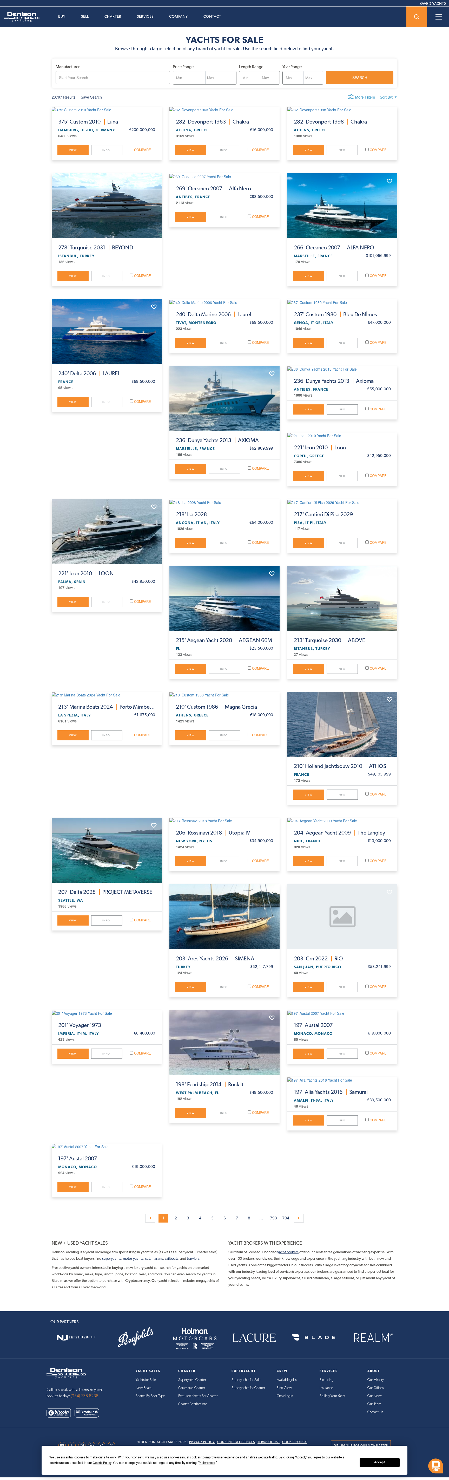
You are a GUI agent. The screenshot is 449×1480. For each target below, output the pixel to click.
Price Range (183, 66)
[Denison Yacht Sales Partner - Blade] (313, 1337)
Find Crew (284, 1388)
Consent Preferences (236, 1442)
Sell (85, 16)
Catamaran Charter (191, 1388)
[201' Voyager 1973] (107, 1013)
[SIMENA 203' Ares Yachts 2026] (224, 916)
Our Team (374, 1404)
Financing (327, 1380)
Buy (61, 16)
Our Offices (375, 1388)
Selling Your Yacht (332, 1396)
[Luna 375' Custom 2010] (107, 109)
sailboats (171, 1258)
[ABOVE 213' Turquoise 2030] (342, 598)
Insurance (326, 1388)
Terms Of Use (268, 1442)
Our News (374, 1396)
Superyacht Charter (192, 1380)
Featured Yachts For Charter (198, 1396)
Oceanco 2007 (213, 188)
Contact (212, 16)
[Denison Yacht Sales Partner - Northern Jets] (76, 1337)
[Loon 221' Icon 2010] (342, 435)
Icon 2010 (320, 447)
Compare (142, 149)
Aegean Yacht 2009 (339, 833)
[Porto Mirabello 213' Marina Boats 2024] (107, 694)
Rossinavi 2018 (213, 833)
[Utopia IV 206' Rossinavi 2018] (224, 820)
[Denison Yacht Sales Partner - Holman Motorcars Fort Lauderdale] (194, 1337)
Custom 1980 (335, 314)
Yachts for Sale (146, 1380)
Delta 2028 (105, 892)
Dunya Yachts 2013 (217, 440)
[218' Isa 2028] (224, 502)
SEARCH (359, 77)
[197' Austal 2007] (342, 1013)
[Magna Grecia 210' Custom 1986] (224, 694)
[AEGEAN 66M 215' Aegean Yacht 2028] (224, 598)
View (73, 150)
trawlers (193, 1258)
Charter (112, 16)
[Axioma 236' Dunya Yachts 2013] (342, 369)
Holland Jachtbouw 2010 (340, 766)
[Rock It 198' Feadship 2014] (224, 1042)
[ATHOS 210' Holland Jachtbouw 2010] (342, 724)
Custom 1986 (216, 707)
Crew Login (285, 1396)
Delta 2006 (89, 373)
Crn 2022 (318, 958)
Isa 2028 (191, 514)
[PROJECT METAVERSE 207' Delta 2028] (107, 850)
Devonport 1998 (330, 122)
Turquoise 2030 (329, 640)
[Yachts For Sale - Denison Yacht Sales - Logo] (19, 17)
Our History (375, 1380)
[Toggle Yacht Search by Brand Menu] (416, 17)
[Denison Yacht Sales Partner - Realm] (372, 1337)
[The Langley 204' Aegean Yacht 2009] (342, 820)
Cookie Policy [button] (102, 1463)
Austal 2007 (313, 1025)
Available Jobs (286, 1380)
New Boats (143, 1388)
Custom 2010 (88, 122)
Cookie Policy (294, 1442)
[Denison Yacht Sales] (66, 1372)
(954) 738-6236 (84, 1396)
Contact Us (375, 1412)
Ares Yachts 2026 (215, 958)
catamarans (154, 1258)
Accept (379, 1462)
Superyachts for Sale (246, 1380)
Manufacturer (68, 66)
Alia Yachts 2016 (331, 1092)
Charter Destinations (192, 1404)
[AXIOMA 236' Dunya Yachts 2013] (224, 398)
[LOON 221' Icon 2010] (107, 531)
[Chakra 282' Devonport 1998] (342, 109)
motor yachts (133, 1258)
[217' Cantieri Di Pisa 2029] (342, 502)
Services (145, 16)
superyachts (111, 1258)
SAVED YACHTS (432, 3)
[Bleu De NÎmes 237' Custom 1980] (342, 302)
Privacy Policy (202, 1442)
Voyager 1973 (79, 1025)
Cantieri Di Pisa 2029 (323, 514)
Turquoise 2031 (95, 247)
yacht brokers (288, 1252)
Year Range (292, 66)
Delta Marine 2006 (213, 314)
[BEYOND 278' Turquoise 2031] (107, 205)
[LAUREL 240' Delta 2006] (107, 331)
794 (285, 1218)
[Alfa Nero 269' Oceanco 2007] (224, 176)
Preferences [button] (207, 1463)
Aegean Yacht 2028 (224, 640)
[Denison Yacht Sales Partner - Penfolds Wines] (135, 1337)
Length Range (251, 66)
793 (273, 1218)
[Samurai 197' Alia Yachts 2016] (342, 1079)
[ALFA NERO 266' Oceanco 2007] (342, 205)
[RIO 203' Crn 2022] (342, 916)
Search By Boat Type (150, 1396)
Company (178, 16)
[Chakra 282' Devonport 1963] (224, 109)
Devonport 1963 (212, 122)
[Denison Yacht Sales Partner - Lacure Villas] (254, 1337)
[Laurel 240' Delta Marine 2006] (224, 302)
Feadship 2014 (209, 1084)
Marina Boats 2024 (106, 707)
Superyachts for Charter (248, 1388)
